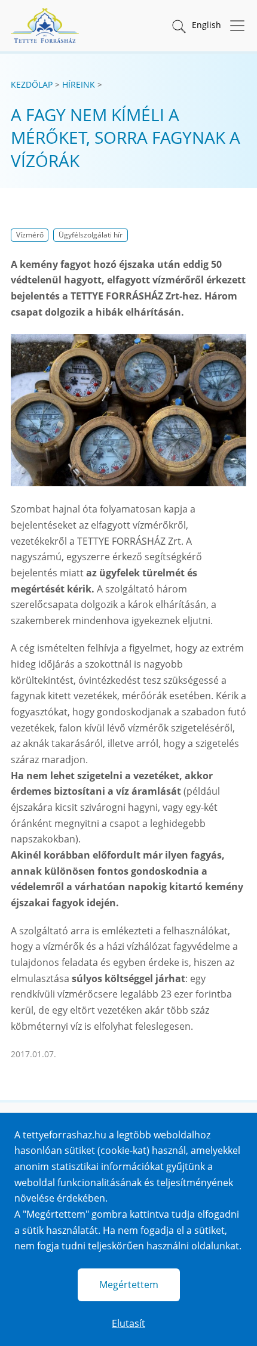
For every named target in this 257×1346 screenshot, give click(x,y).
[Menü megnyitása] (233, 25)
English (206, 24)
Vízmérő (30, 235)
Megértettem (128, 1284)
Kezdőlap (32, 84)
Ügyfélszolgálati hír (91, 235)
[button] (178, 25)
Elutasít (128, 1323)
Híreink (78, 84)
